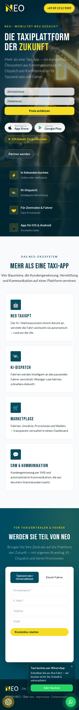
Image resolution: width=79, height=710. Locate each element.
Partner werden (19, 154)
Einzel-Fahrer (54, 577)
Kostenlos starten (27, 632)
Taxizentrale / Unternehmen (24, 577)
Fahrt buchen (52, 687)
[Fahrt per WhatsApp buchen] (71, 702)
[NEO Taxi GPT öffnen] (8, 702)
